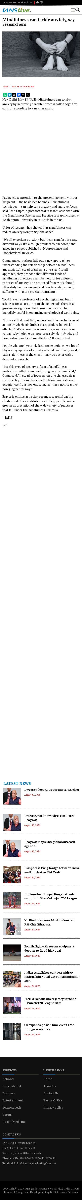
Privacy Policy (53, 1107)
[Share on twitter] (14, 94)
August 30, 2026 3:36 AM (18, 2)
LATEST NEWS (17, 783)
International (11, 1086)
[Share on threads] (23, 94)
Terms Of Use (52, 1100)
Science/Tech (11, 1107)
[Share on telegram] (10, 94)
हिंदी (41, 2)
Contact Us (50, 1093)
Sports (7, 1114)
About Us (49, 1086)
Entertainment (12, 1100)
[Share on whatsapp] (5, 94)
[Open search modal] (77, 10)
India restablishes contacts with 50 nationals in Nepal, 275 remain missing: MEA (51, 977)
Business (8, 1093)
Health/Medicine (13, 1122)
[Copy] (28, 94)
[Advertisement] (41, 154)
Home (47, 1079)
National (8, 1079)
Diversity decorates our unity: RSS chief (51, 789)
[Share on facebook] (19, 94)
